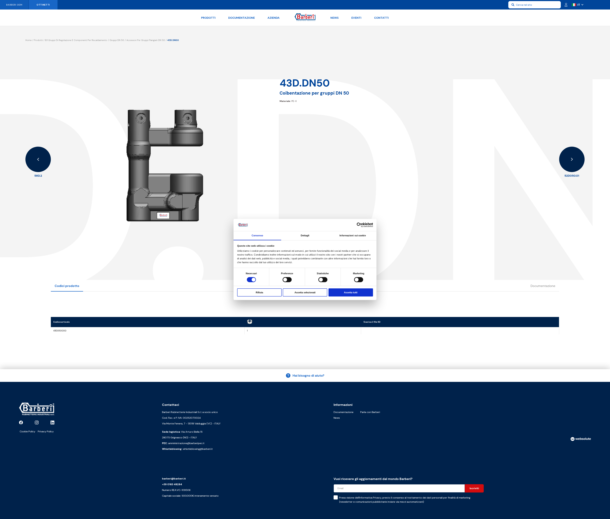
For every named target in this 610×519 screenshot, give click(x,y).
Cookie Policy (27, 431)
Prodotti (208, 18)
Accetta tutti (350, 292)
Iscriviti (474, 488)
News (334, 18)
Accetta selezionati (305, 292)
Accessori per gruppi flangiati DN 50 (145, 40)
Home (28, 40)
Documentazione (241, 18)
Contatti (381, 18)
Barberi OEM (14, 4)
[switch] (287, 279)
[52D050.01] (572, 159)
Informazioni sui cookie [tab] (352, 235)
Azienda (274, 18)
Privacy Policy (46, 431)
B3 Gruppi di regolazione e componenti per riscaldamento (76, 40)
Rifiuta (259, 292)
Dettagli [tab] (305, 235)
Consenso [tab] (257, 235)
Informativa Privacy (370, 497)
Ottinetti (43, 4)
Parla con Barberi (370, 412)
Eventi (356, 18)
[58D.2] (38, 159)
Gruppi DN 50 (117, 40)
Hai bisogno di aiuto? (308, 375)
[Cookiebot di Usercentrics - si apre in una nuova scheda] (359, 225)
